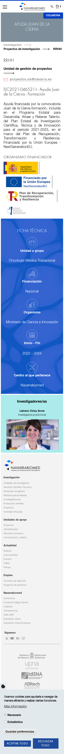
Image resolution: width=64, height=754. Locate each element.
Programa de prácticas (15, 585)
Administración (11, 529)
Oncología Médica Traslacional (32, 260)
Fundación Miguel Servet (16, 602)
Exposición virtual (12, 619)
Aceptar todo (17, 743)
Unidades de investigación (16, 483)
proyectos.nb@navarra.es (31, 79)
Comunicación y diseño (15, 537)
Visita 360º (9, 615)
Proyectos (9, 508)
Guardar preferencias (20, 731)
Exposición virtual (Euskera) (17, 623)
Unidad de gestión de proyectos (28, 68)
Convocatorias (11, 555)
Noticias (7, 551)
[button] (5, 7)
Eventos (8, 559)
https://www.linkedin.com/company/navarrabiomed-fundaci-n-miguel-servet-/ (18, 638)
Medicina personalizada (15, 495)
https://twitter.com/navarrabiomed (6, 638)
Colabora (53, 15)
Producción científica (14, 504)
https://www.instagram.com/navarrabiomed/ (24, 638)
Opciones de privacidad (3, 686)
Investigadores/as (12, 499)
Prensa (7, 567)
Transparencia (10, 611)
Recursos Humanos (13, 533)
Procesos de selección (15, 581)
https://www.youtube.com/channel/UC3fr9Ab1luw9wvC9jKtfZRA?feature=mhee (12, 638)
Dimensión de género (14, 491)
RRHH (57, 49)
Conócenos (9, 598)
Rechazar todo (45, 743)
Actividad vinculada (13, 512)
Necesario (14, 715)
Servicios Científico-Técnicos (17, 487)
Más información (15, 706)
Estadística (15, 722)
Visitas (7, 563)
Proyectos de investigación (22, 49)
